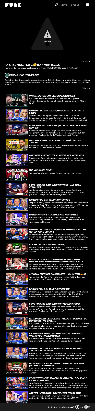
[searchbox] (71, 5)
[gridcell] (47, 100)
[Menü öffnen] (87, 4)
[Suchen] (56, 5)
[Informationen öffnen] (88, 68)
